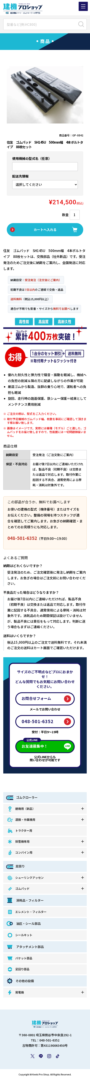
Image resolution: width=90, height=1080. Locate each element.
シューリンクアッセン (29, 878)
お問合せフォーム (36, 698)
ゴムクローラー (27, 797)
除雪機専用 (22, 841)
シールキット (23, 935)
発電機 (19, 992)
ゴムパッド (22, 888)
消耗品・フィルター (30, 900)
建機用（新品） (25, 809)
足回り (20, 866)
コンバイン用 (23, 852)
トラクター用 (23, 830)
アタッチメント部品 (30, 946)
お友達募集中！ (35, 744)
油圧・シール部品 (28, 923)
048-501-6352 (22, 538)
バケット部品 (23, 958)
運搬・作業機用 (25, 819)
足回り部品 (22, 969)
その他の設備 (25, 981)
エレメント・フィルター (31, 912)
